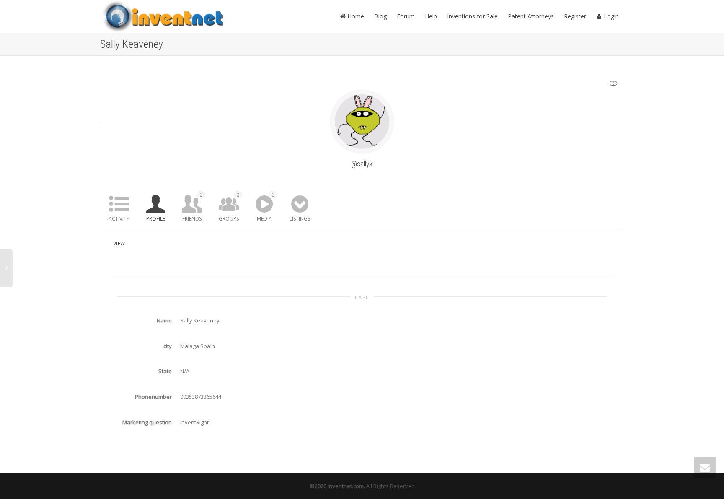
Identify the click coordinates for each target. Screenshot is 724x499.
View (119, 243)
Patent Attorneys (531, 16)
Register (575, 16)
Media (265, 206)
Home (355, 16)
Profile (155, 218)
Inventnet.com (346, 486)
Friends (192, 206)
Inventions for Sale (472, 16)
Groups (229, 206)
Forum (406, 16)
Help (431, 16)
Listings (300, 218)
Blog (380, 16)
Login (610, 16)
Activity (119, 218)
